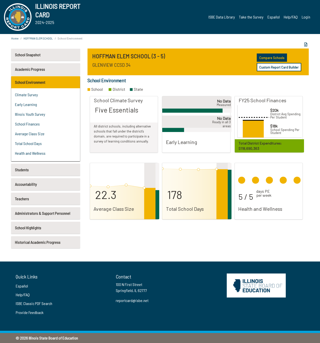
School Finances (27, 124)
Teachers (22, 198)
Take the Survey (251, 16)
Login (306, 16)
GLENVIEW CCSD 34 (111, 65)
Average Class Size (29, 133)
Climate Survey (26, 94)
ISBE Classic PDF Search (34, 303)
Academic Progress (30, 69)
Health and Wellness (30, 153)
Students (22, 169)
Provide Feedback (30, 312)
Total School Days (28, 143)
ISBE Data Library (221, 16)
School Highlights (28, 227)
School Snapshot (27, 54)
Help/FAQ (291, 16)
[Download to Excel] (306, 44)
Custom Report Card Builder (279, 67)
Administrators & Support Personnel (42, 213)
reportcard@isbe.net (132, 300)
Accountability (26, 184)
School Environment (30, 82)
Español (274, 16)
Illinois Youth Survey (30, 114)
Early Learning (26, 104)
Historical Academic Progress (37, 242)
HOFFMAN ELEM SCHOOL (38, 38)
